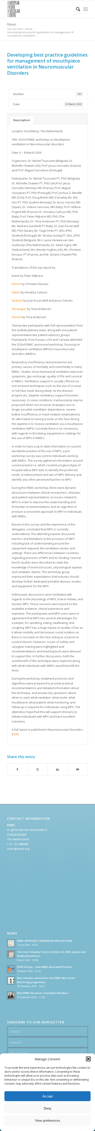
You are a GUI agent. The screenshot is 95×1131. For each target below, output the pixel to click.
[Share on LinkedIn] (58, 769)
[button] (88, 1059)
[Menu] (85, 9)
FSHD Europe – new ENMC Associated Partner (44, 967)
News (11, 24)
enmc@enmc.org (18, 849)
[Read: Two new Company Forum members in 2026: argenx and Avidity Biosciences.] (11, 954)
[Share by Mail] (78, 769)
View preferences (47, 1120)
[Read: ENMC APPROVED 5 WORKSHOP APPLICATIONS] (11, 943)
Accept (47, 1096)
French (16, 284)
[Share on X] (38, 769)
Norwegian (19, 309)
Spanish (17, 300)
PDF (15, 734)
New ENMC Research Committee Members (42, 993)
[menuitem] (76, 9)
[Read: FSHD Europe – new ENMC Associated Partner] (11, 969)
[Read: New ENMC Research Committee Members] (11, 995)
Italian (16, 292)
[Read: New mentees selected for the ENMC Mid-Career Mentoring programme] (11, 980)
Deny (47, 1108)
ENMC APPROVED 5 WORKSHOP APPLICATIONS (44, 940)
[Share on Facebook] (17, 769)
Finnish (16, 317)
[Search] (76, 9)
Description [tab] (21, 120)
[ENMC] (39, 9)
